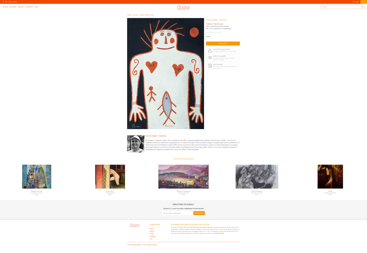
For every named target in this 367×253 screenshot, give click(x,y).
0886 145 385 (13, 2)
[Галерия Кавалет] (183, 7)
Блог (37, 7)
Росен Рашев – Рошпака (216, 20)
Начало (5, 7)
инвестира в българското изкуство (203, 227)
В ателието (110, 177)
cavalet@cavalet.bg (218, 233)
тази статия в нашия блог (184, 233)
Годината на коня (36, 177)
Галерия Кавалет (136, 244)
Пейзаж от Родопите (183, 177)
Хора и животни (257, 177)
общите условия (152, 244)
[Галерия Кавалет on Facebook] (3, 2)
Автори (21, 7)
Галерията (29, 7)
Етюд (330, 177)
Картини (13, 7)
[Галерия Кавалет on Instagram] (6, 2)
